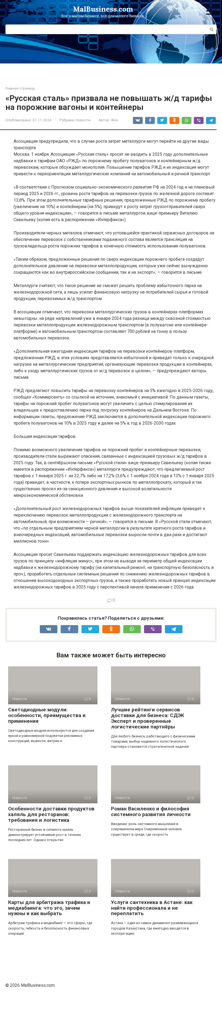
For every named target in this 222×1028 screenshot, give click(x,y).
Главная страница (20, 88)
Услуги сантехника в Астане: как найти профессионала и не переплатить (151, 908)
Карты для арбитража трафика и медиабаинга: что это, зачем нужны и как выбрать (49, 908)
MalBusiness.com (103, 9)
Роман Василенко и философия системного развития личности (151, 811)
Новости (83, 120)
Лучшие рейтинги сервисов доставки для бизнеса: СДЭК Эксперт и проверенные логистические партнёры (147, 718)
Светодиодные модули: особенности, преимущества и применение (47, 715)
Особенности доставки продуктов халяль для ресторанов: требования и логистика (51, 814)
